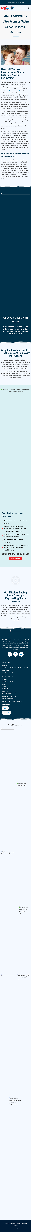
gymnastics (17, 91)
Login (5, 708)
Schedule (6, 713)
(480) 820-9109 (11, 696)
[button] (28, 8)
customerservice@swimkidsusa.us (12, 701)
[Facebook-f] (10, 654)
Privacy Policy (15, 1228)
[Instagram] (15, 654)
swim (9, 91)
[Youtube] (21, 654)
